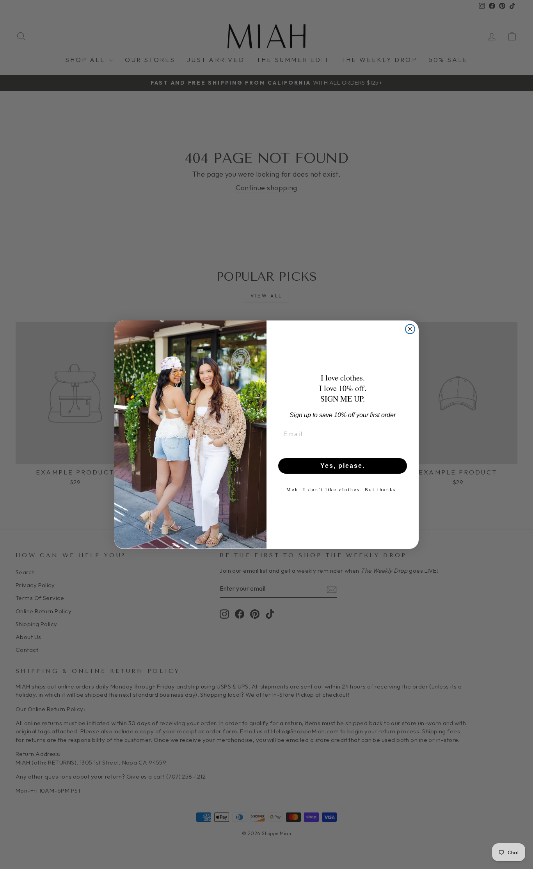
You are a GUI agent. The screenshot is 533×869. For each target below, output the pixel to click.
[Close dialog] (410, 329)
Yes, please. (342, 465)
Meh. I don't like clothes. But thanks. (342, 489)
